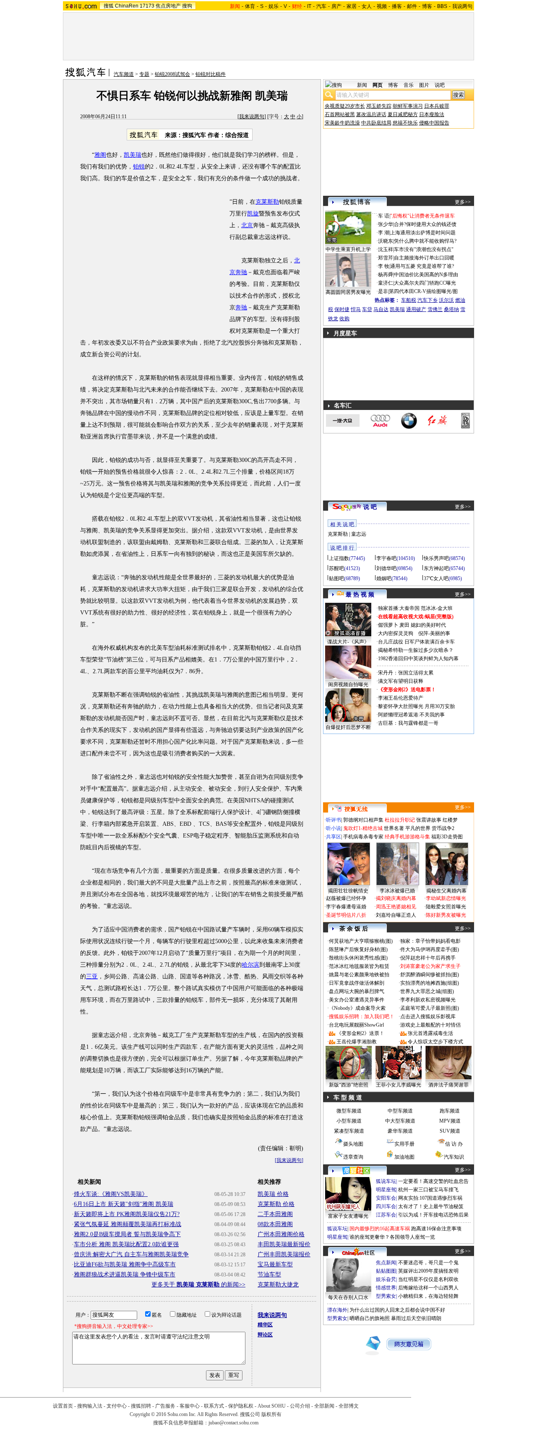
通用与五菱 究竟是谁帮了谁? (422, 266)
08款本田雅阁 (275, 1224)
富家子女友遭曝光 (348, 1216)
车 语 (383, 216)
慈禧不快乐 (405, 123)
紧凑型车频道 (349, 1131)
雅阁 (100, 155)
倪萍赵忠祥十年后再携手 (428, 958)
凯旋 (253, 213)
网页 (378, 85)
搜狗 (187, 6)
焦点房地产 (168, 6)
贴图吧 (336, 578)
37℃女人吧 (436, 578)
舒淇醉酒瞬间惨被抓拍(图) (429, 975)
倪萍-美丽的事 (434, 633)
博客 (427, 6)
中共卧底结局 (376, 123)
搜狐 (109, 6)
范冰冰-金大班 (437, 608)
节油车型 (269, 1274)
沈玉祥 (385, 249)
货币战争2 (443, 828)
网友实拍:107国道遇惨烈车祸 (430, 1198)
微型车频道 (349, 1111)
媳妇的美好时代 (428, 625)
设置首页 (63, 1406)
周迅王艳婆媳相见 (396, 907)
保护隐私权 (240, 1406)
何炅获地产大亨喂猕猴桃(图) (361, 941)
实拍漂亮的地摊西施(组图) (429, 983)
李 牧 (383, 266)
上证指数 (339, 558)
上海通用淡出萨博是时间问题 (423, 233)
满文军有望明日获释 (400, 681)
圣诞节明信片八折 (346, 915)
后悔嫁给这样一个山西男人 (428, 1288)
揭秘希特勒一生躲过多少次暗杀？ (416, 650)
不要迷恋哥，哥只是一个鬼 (428, 1263)
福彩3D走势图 (447, 837)
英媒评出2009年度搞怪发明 (428, 1271)
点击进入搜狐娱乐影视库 (428, 1016)
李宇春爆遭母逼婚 (346, 907)
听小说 (333, 828)
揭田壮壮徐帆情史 (348, 891)
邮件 (412, 6)
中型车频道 (400, 1111)
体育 (250, 6)
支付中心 (117, 1406)
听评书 (333, 820)
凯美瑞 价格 (273, 1194)
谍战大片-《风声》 (348, 642)
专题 (144, 74)
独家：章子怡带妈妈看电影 (430, 941)
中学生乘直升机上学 (348, 249)
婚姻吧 (383, 578)
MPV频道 (450, 1121)
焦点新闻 (386, 1263)
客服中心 (190, 1406)
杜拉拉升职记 (400, 820)
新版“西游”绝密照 (348, 1085)
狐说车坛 (386, 1181)
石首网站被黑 (340, 114)
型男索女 (386, 1296)
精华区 (265, 1325)
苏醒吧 (336, 568)
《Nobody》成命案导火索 (357, 1008)
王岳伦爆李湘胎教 (356, 1042)
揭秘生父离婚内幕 (446, 891)
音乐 (409, 85)
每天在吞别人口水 (348, 1297)
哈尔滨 (250, 965)
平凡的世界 (417, 828)
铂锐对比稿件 (211, 74)
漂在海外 (337, 1310)
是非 (383, 291)
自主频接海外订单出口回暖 (424, 258)
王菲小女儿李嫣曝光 (398, 1085)
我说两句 (462, 6)
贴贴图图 (386, 1271)
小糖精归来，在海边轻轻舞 (428, 1296)
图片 (424, 85)
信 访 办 (454, 1144)
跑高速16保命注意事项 (436, 1229)
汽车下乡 (427, 300)
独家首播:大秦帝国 (399, 608)
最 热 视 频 (360, 594)
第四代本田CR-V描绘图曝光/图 (423, 291)
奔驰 (241, 307)
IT (309, 6)
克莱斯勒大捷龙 (278, 1284)
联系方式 (214, 1406)
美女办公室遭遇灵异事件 (356, 1000)
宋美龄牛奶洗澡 (342, 123)
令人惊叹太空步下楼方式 (435, 1042)
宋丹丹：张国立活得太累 (405, 673)
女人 (367, 6)
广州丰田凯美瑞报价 (284, 1254)
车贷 (367, 309)
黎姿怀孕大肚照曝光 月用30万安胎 (416, 706)
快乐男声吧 (436, 558)
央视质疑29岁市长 (345, 106)
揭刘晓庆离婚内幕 (396, 898)
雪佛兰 (435, 309)
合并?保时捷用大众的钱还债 (425, 224)
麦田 (404, 625)
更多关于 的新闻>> (198, 1284)
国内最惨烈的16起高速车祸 (379, 1229)
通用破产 (416, 309)
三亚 (92, 976)
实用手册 (404, 1144)
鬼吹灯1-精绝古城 (363, 828)
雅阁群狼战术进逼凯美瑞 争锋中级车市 (124, 1274)
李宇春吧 (386, 558)
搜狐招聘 (141, 1406)
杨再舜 (385, 275)
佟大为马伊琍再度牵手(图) (429, 949)
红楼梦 (450, 820)
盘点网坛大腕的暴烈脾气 (356, 991)
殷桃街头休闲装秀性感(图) (358, 958)
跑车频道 (450, 1111)
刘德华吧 (386, 568)
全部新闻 (324, 1406)
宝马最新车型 (275, 1264)
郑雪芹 (385, 258)
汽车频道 (124, 74)
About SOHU (272, 1406)
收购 (344, 319)
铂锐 (139, 166)
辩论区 (265, 1335)
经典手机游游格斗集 (407, 837)
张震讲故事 (428, 820)
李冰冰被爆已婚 (397, 891)
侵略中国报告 (434, 123)
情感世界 (386, 1288)
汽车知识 (454, 1157)
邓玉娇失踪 (378, 106)
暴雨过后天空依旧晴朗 (416, 1318)
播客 (397, 6)
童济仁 (385, 283)
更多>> (463, 202)
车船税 (408, 300)
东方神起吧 (436, 568)
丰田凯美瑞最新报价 (284, 1244)
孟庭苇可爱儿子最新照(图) (429, 1008)
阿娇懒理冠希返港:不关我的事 (411, 715)
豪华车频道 (400, 1131)
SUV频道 (450, 1131)
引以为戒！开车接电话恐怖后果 (433, 1215)
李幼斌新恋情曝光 (446, 898)
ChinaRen (126, 6)
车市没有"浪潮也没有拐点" (424, 249)
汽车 (321, 6)
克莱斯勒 (267, 202)
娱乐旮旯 (386, 1279)
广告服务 (165, 1406)
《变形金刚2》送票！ (360, 1033)
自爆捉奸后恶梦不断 (348, 727)
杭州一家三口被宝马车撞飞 (428, 1190)
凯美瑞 (132, 155)
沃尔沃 (446, 300)
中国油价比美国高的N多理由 (426, 275)
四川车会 (386, 1206)
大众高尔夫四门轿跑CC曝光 (425, 283)
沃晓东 (385, 241)
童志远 (358, 534)
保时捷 (341, 309)
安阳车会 (386, 1198)
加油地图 (404, 1157)
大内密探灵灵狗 (395, 633)
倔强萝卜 (388, 625)
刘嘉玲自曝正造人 (396, 915)
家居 (352, 6)
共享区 (333, 837)
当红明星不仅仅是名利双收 (428, 1279)
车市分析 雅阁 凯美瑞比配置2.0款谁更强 (126, 1244)
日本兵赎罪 (436, 106)
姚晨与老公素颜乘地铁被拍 (359, 975)
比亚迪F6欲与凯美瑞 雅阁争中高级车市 (125, 1264)
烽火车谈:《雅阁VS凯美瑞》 (111, 1194)
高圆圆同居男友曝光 (348, 292)
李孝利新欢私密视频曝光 (428, 1000)
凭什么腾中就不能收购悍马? (425, 241)
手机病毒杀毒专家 (363, 837)
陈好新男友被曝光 (446, 915)
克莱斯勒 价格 (276, 1204)
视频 (382, 6)
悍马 (356, 309)
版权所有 (271, 1414)
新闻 (362, 85)
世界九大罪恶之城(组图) (427, 991)
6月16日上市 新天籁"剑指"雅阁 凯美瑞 (123, 1204)
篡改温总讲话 (371, 114)
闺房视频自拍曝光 (348, 684)
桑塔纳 (451, 309)
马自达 (380, 309)
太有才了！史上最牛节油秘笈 (431, 1206)
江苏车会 (386, 1215)
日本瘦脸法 (431, 114)
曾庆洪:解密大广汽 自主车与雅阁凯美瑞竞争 (131, 1254)
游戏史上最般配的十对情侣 (430, 1025)
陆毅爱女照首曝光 (446, 907)
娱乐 (273, 6)
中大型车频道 (400, 1121)
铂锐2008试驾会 (172, 74)
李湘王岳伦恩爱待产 (400, 698)
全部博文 (349, 1406)
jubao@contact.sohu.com (233, 1423)
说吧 (440, 85)
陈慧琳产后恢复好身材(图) (358, 949)
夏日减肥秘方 (403, 114)
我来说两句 (251, 116)
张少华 (385, 224)
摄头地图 (353, 1144)
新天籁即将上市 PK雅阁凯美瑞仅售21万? (127, 1214)
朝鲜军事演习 (408, 106)
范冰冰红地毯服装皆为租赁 (359, 966)
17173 (147, 6)
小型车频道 (349, 1121)
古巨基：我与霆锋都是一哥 (408, 723)
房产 (336, 6)
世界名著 (394, 828)
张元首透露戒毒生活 (430, 1033)
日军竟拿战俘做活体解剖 (356, 983)
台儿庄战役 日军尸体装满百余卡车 (416, 642)
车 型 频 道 (348, 1097)
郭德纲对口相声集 (363, 820)
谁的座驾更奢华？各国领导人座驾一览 (392, 1237)
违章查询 (353, 1157)
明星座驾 (386, 1190)
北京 (247, 225)
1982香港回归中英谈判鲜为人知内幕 (418, 658)
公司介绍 (300, 1406)
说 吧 (370, 507)
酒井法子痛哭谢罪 (448, 1085)
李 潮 (383, 233)
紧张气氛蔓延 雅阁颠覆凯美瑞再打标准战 (127, 1224)
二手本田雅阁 (275, 1214)
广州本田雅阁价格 (281, 1234)
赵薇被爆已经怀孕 (346, 898)
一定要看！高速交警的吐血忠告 (433, 1181)
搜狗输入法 (89, 1406)
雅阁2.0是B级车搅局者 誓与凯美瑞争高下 (127, 1234)
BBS (442, 6)
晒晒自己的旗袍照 (369, 1318)
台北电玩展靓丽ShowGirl (356, 1025)
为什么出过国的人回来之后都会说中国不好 (397, 1310)
